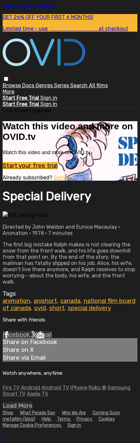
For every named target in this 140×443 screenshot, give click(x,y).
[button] (6, 79)
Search (79, 85)
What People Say (37, 413)
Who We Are (74, 413)
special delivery (89, 308)
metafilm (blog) (19, 419)
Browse (12, 85)
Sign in (48, 98)
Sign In (48, 104)
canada (70, 300)
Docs (28, 85)
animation (16, 300)
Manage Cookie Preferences (32, 425)
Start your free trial (30, 165)
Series (62, 85)
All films (98, 85)
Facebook (17, 334)
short (56, 308)
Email (44, 334)
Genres (44, 85)
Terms (64, 419)
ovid (40, 308)
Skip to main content (28, 6)
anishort (45, 300)
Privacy (85, 419)
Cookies (107, 419)
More (8, 92)
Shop (8, 413)
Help (47, 419)
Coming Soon (106, 413)
